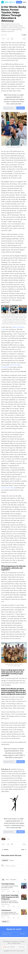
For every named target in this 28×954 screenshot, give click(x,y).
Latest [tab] (7, 879)
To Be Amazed (6, 910)
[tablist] (8, 860)
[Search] (25, 879)
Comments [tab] (5, 860)
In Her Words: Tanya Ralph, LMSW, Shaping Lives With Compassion (10, 897)
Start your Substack (10, 947)
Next (23, 849)
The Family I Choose (7, 884)
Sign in (24, 2)
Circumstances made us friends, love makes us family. (9, 886)
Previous (6, 849)
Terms (9, 943)
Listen (24, 35)
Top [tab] (3, 879)
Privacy (22, 941)
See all (4, 921)
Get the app (22, 947)
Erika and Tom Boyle (7, 488)
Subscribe (19, 2)
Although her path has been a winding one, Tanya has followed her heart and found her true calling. (10, 901)
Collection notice (16, 943)
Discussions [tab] (13, 879)
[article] (14, 887)
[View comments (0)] (8, 38)
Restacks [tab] (11, 860)
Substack (6, 950)
